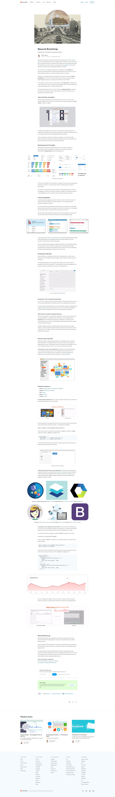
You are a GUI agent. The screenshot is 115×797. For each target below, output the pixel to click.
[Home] (24, 2)
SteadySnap (38, 768)
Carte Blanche (54, 388)
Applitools (83, 761)
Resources (48, 2)
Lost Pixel (83, 774)
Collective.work (54, 770)
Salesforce (59, 472)
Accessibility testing (85, 782)
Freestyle (45, 394)
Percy (82, 763)
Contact (82, 2)
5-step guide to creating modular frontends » (47, 662)
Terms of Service (23, 763)
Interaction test (38, 763)
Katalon (82, 767)
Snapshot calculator (70, 772)
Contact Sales (23, 770)
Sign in (86, 2)
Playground (52, 390)
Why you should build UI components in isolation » (48, 661)
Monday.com (53, 768)
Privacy (21, 765)
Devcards (45, 396)
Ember (71, 501)
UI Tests (37, 759)
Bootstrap (40, 71)
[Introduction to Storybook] (83, 726)
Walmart (48, 237)
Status (21, 768)
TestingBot (83, 772)
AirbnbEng (64, 472)
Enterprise (53, 759)
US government (56, 237)
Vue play (43, 392)
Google (69, 472)
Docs (44, 2)
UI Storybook (46, 390)
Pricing (54, 2)
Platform (32, 2)
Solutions (38, 2)
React (49, 501)
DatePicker (59, 293)
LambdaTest (83, 768)
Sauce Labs (83, 765)
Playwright (38, 778)
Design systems (54, 763)
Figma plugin (38, 782)
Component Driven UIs (70, 767)
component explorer (65, 354)
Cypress (37, 780)
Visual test (38, 761)
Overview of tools (84, 759)
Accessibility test (39, 765)
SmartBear (83, 770)
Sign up (92, 2)
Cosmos (49, 388)
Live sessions (68, 763)
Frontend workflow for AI (71, 770)
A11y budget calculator (70, 774)
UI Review (37, 770)
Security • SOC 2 (23, 767)
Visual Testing (69, 765)
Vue (69, 501)
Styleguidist (60, 388)
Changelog (68, 761)
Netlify (52, 767)
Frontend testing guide (70, 768)
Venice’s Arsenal (71, 60)
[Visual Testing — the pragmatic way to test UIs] (31, 726)
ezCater (52, 772)
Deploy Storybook (84, 784)
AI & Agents (38, 776)
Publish (37, 772)
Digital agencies (54, 765)
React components (47, 522)
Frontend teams (54, 761)
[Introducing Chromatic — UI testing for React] (57, 726)
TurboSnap (38, 767)
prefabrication (66, 65)
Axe (82, 780)
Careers (21, 761)
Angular (52, 501)
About (21, 759)
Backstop (83, 776)
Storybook (45, 388)
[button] (23, 49)
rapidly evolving (42, 307)
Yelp (45, 237)
